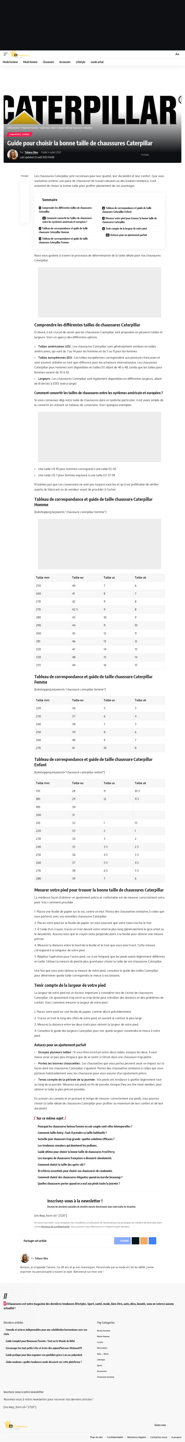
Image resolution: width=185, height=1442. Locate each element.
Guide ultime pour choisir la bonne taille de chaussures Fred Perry (76, 1152)
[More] (175, 155)
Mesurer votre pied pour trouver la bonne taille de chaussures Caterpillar (129, 220)
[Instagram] (179, 1425)
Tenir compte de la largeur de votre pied (126, 228)
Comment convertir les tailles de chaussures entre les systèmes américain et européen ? (67, 220)
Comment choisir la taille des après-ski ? (61, 1164)
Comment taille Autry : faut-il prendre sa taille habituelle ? (72, 1133)
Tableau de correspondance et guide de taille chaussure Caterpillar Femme (63, 240)
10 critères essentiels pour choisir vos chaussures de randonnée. (75, 1171)
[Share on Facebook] (152, 155)
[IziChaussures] (20, 54)
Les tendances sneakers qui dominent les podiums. (67, 1145)
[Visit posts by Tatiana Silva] (12, 154)
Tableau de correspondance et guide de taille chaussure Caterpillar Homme (63, 230)
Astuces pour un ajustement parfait (128, 235)
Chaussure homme (19, 134)
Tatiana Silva (31, 152)
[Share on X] (158, 155)
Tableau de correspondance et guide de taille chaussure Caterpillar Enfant (126, 209)
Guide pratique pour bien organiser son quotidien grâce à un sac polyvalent (44, 1354)
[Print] (169, 155)
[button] (7, 54)
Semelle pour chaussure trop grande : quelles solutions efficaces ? (76, 1139)
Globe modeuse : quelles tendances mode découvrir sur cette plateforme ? (44, 1361)
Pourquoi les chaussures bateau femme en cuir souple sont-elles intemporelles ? (85, 1126)
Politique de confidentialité (55, 1226)
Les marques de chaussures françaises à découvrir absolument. (75, 1158)
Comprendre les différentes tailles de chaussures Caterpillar (65, 209)
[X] (175, 1425)
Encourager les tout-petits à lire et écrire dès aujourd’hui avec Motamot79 (44, 1348)
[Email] (164, 155)
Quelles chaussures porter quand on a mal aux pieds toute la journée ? (79, 1183)
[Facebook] (171, 1425)
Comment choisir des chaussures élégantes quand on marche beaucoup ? (80, 1177)
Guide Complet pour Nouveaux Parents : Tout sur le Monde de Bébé (40, 1341)
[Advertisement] (92, 25)
